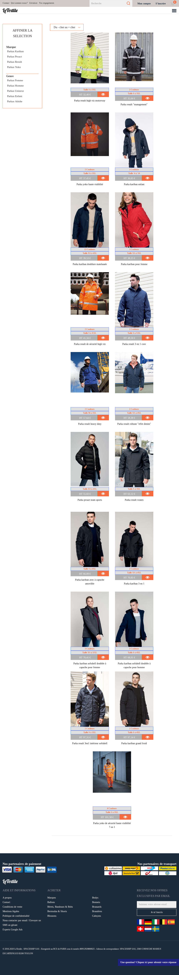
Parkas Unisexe (15, 90)
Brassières (97, 911)
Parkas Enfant (14, 96)
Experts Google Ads (12, 929)
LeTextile (10, 10)
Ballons (51, 902)
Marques (51, 897)
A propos (7, 897)
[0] (172, 3)
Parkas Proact (14, 56)
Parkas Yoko (14, 67)
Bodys (95, 897)
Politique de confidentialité (16, 916)
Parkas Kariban (15, 51)
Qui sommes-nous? (19, 3)
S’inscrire (161, 3)
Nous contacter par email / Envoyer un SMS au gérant (22, 922)
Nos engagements (46, 3)
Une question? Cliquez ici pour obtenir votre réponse (148, 962)
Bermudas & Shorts (57, 911)
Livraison (33, 3)
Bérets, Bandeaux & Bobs (60, 906)
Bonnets (96, 902)
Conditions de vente (12, 906)
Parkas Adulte (14, 101)
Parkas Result (14, 61)
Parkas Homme (15, 85)
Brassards (96, 906)
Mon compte (144, 3)
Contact (6, 3)
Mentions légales (11, 911)
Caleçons (96, 916)
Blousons (51, 916)
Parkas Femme (15, 80)
